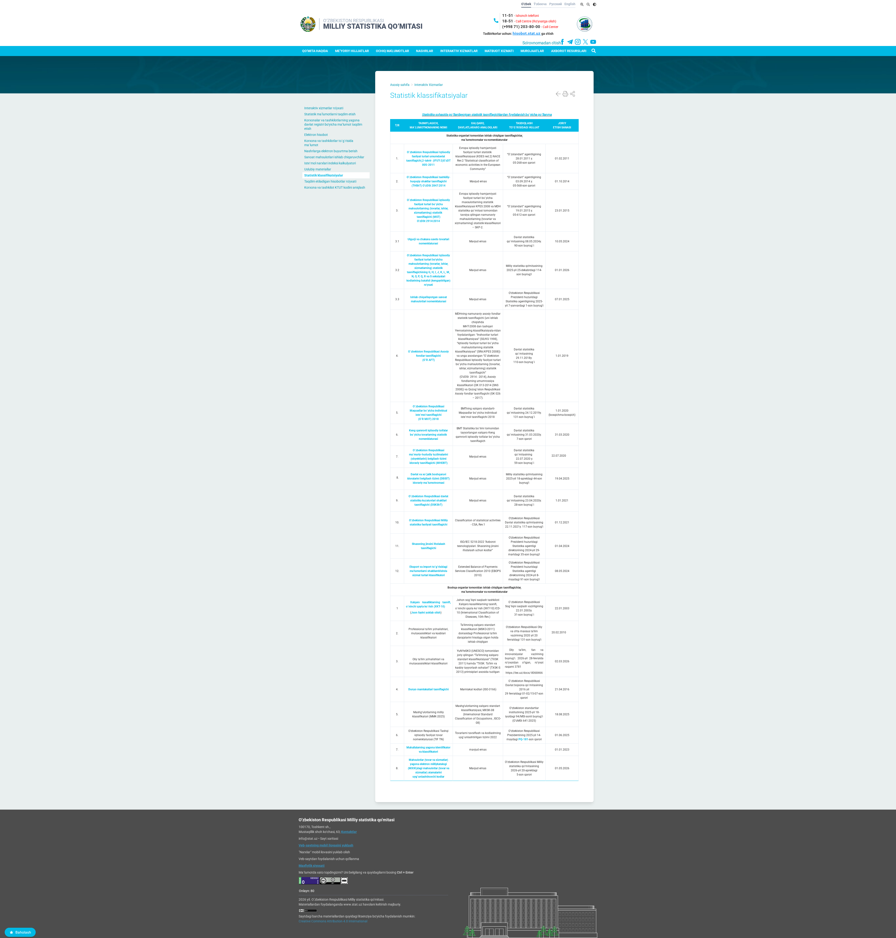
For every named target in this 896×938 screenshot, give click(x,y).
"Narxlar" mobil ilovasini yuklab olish (324, 852)
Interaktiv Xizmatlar (459, 51)
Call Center (550, 27)
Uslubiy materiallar (317, 169)
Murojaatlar (532, 51)
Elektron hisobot (316, 135)
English (569, 4)
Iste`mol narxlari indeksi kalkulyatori (330, 163)
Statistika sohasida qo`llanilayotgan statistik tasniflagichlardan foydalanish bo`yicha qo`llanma (487, 114)
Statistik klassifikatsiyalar (323, 175)
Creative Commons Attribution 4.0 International (333, 921)
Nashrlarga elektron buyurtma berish (330, 151)
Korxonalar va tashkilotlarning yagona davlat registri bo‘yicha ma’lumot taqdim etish (333, 124)
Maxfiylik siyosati (312, 865)
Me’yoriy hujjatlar (352, 51)
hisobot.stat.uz (527, 33)
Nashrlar (424, 51)
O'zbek (526, 4)
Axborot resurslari (568, 51)
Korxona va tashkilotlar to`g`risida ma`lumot (328, 143)
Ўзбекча (540, 4)
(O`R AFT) (428, 360)
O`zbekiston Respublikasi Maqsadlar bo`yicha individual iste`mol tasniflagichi (428, 410)
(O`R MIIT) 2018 (428, 419)
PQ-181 (523, 739)
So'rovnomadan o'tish (541, 43)
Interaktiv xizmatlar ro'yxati (323, 108)
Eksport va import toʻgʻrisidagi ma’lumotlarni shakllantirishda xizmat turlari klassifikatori (428, 571)
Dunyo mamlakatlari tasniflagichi (428, 689)
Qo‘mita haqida (315, 51)
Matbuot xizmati (499, 51)
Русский (555, 4)
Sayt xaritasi (329, 838)
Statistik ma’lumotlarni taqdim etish (330, 114)
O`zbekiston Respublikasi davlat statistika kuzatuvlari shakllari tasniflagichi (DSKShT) (428, 500)
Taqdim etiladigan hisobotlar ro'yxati (330, 181)
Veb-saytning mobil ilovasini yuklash (326, 845)
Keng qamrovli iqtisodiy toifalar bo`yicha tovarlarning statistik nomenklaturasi (428, 435)
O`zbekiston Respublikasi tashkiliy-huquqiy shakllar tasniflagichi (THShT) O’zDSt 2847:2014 (428, 181)
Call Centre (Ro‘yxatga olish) (536, 21)
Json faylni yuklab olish (426, 612)
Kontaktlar (349, 832)
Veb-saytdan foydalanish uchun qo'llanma (329, 859)
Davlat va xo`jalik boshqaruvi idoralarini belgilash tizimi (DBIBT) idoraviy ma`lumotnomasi (428, 478)
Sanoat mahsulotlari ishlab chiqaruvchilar (334, 157)
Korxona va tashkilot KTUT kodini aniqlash (334, 187)
